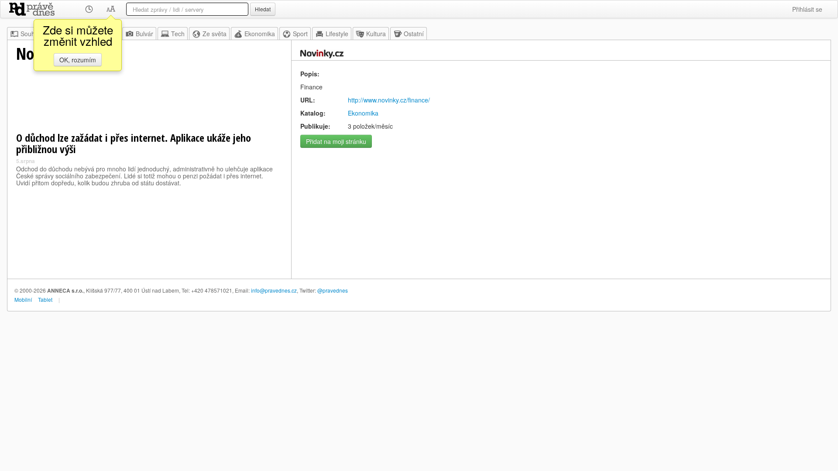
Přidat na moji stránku (336, 141)
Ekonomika (259, 33)
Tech (178, 33)
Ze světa (215, 33)
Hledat (263, 9)
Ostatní (414, 33)
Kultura (376, 33)
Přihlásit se (807, 9)
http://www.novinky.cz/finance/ (389, 100)
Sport (300, 33)
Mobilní (23, 299)
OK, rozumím (77, 59)
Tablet (45, 299)
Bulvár (144, 33)
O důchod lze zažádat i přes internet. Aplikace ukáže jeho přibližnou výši (133, 143)
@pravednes (332, 290)
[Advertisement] (561, 213)
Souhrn (31, 33)
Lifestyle (337, 33)
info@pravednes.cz (274, 290)
